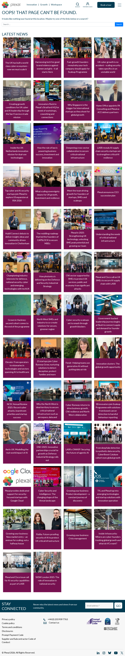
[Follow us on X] (122, 652)
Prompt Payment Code (12, 635)
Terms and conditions (12, 627)
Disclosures (7, 631)
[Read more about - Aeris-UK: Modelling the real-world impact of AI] (17, 443)
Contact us (54, 622)
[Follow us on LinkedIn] (98, 652)
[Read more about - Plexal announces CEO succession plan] (108, 186)
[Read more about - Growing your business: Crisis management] (77, 529)
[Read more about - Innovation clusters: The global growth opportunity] (108, 357)
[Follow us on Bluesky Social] (109, 652)
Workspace (56, 4)
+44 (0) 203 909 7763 (58, 619)
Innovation (32, 4)
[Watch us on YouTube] (116, 652)
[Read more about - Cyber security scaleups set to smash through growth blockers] (77, 315)
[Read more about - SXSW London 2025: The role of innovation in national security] (47, 572)
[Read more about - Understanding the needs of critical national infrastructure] (108, 229)
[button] (119, 5)
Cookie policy (8, 623)
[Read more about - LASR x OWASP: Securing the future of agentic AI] (77, 443)
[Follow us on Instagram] (104, 652)
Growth (44, 4)
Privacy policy (8, 619)
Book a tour (105, 5)
